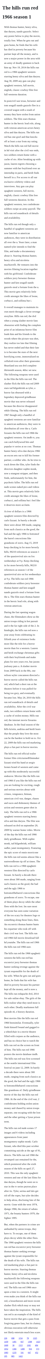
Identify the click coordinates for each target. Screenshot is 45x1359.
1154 (20, 1338)
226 (5, 1338)
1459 (6, 1342)
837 (22, 1342)
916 (30, 1349)
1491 (14, 1342)
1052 (6, 1349)
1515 (21, 1345)
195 (5, 1356)
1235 (14, 1353)
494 (36, 1345)
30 (13, 1345)
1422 (21, 1356)
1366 (14, 1349)
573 (37, 1349)
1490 (23, 1349)
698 (12, 1338)
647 (29, 1353)
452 (36, 1353)
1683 (6, 1353)
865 (12, 1356)
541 (22, 1353)
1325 (35, 1338)
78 (28, 1338)
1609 (6, 1345)
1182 (29, 1345)
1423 (38, 1342)
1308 (30, 1342)
